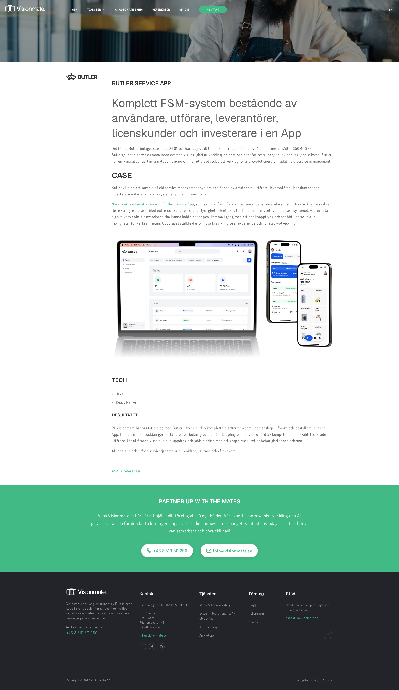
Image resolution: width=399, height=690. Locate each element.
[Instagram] (161, 646)
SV (384, 10)
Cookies (327, 680)
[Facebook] (152, 646)
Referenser (256, 613)
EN (391, 10)
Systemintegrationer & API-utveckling (219, 615)
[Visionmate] (25, 11)
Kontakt (254, 622)
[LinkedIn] (143, 646)
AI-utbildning (209, 627)
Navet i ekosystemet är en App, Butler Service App (153, 204)
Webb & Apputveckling (215, 605)
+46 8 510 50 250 (170, 550)
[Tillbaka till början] (328, 635)
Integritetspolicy (307, 680)
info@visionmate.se (232, 550)
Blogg (253, 605)
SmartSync (207, 636)
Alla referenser (128, 471)
